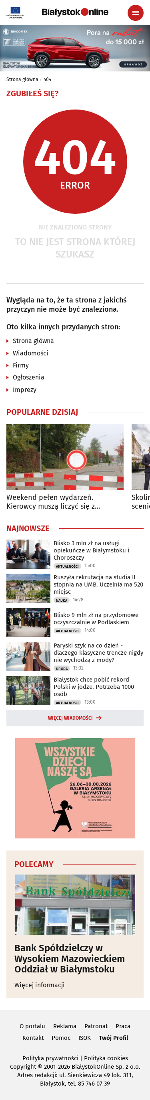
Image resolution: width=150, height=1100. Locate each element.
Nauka (61, 601)
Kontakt (33, 1037)
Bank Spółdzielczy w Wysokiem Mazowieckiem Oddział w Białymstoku (69, 958)
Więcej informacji (39, 985)
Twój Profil (113, 1037)
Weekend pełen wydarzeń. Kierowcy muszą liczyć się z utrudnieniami (50, 502)
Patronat (96, 1026)
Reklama (64, 1026)
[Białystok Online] (75, 12)
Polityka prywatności (50, 1058)
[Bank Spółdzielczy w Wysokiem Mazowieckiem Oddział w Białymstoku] (75, 905)
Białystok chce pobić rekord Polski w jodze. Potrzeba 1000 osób (94, 687)
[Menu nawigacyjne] (136, 13)
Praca (123, 1026)
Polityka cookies (106, 1058)
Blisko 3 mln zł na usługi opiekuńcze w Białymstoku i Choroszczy (91, 550)
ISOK (84, 1037)
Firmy (21, 365)
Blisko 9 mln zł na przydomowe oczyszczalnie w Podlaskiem (96, 618)
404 (47, 79)
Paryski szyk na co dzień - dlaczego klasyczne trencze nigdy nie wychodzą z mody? (98, 653)
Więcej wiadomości (70, 718)
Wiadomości (30, 353)
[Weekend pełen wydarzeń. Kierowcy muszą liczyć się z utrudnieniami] (65, 457)
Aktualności (67, 566)
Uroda (62, 669)
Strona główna (22, 79)
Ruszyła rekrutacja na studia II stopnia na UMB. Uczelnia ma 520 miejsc (98, 584)
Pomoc (61, 1037)
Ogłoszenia (28, 377)
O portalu (32, 1026)
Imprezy (24, 390)
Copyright (23, 1066)
